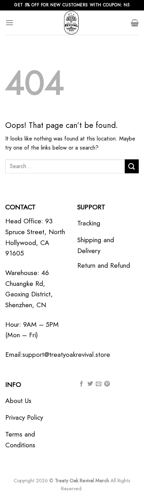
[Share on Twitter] (90, 384)
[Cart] (135, 22)
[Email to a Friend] (98, 384)
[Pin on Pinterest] (107, 384)
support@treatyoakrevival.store (66, 354)
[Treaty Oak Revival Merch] (72, 22)
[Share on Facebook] (81, 384)
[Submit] (132, 166)
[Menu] (9, 22)
